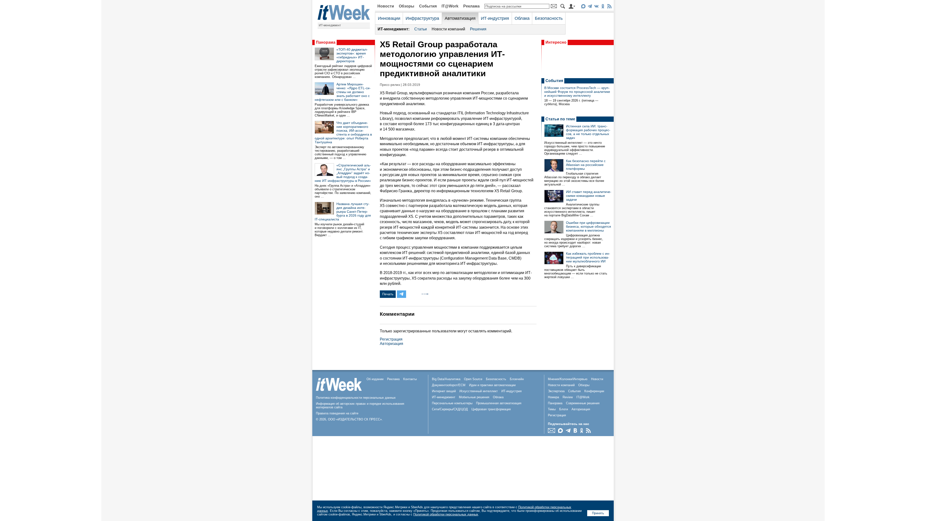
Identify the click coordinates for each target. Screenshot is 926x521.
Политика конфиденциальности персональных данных (356, 397)
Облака (522, 18)
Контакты (410, 379)
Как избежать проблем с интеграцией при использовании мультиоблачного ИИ (588, 257)
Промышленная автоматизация (498, 403)
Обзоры (406, 6)
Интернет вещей (444, 391)
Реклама (471, 6)
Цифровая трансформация (491, 409)
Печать (387, 294)
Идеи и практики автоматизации (492, 385)
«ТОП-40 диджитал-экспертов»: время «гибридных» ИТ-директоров (352, 55)
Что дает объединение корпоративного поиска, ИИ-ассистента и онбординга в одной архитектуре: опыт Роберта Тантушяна (343, 132)
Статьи (420, 29)
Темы (552, 409)
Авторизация (391, 344)
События (428, 6)
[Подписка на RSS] (609, 7)
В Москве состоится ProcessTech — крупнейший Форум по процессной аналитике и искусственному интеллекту (577, 91)
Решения (478, 29)
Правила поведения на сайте (337, 413)
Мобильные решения (474, 397)
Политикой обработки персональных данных (445, 514)
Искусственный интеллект (478, 391)
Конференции (594, 391)
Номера (553, 397)
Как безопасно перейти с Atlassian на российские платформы (586, 165)
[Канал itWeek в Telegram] (589, 7)
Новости (385, 6)
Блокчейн (517, 379)
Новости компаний (448, 29)
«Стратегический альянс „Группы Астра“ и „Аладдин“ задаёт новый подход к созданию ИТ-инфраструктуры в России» (343, 173)
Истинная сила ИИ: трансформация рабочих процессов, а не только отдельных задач (588, 132)
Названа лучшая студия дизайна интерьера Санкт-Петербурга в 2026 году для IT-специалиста (343, 211)
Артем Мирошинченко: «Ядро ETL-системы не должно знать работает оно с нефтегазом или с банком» (343, 92)
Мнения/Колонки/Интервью (567, 379)
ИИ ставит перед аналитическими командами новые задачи (588, 195)
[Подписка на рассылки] (553, 432)
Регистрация (391, 339)
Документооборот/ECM (448, 385)
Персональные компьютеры (452, 403)
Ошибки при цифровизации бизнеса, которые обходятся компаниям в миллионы (588, 226)
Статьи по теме (560, 119)
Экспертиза (556, 391)
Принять (598, 513)
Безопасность (549, 18)
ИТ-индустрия (495, 18)
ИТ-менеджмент (330, 25)
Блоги (563, 409)
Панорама (325, 42)
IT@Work (450, 6)
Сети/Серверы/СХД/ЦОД (450, 409)
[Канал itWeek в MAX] (583, 7)
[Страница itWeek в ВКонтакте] (596, 7)
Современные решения (582, 403)
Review (568, 397)
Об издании (375, 379)
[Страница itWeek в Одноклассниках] (602, 7)
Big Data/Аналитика (446, 379)
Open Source (473, 379)
